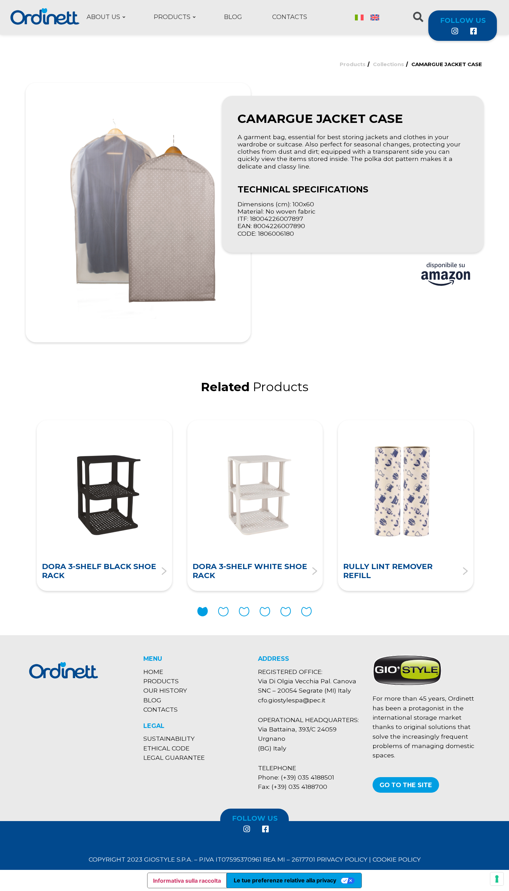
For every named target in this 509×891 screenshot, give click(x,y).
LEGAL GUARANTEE (174, 757)
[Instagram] (454, 31)
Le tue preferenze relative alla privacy (285, 880)
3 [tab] (244, 611)
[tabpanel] (104, 505)
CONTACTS (160, 709)
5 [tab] (285, 611)
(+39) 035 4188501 (307, 777)
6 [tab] (306, 611)
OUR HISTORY (165, 690)
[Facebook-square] (473, 31)
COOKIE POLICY (397, 859)
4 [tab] (265, 611)
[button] (406, 785)
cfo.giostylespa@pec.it (291, 700)
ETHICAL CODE (166, 748)
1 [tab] (202, 611)
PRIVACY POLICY (342, 859)
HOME (153, 671)
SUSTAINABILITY (169, 738)
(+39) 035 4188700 (299, 786)
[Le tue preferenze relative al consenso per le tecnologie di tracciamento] (496, 878)
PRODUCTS (161, 681)
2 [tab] (223, 611)
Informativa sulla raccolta (187, 880)
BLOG (152, 700)
